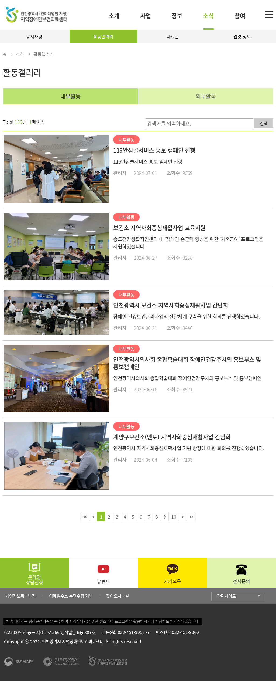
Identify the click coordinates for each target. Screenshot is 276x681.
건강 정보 (242, 36)
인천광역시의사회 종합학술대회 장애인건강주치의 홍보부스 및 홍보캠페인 (187, 363)
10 (173, 516)
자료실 (173, 36)
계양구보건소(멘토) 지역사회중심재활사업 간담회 (172, 436)
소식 (208, 15)
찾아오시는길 (117, 596)
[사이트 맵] (270, 15)
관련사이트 (226, 596)
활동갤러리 (103, 36)
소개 (114, 15)
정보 (176, 15)
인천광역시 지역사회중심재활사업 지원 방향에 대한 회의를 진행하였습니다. (188, 448)
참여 (239, 15)
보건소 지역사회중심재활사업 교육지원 (159, 227)
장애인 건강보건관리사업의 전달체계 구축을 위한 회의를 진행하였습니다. (186, 316)
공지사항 (34, 36)
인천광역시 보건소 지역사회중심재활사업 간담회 (170, 305)
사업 (145, 15)
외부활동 (206, 96)
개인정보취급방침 (20, 596)
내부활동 (70, 96)
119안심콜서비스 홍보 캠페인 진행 (154, 150)
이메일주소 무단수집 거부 (71, 596)
